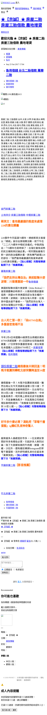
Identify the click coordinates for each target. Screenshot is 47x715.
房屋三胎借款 (18, 215)
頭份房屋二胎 (12, 81)
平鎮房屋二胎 (8, 465)
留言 (29, 541)
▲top (3, 552)
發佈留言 (5, 573)
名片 (8, 60)
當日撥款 (10, 87)
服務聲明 (27, 680)
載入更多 (5, 557)
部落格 (9, 57)
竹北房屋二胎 (8, 493)
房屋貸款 (10, 84)
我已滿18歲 (6, 710)
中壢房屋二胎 (33, 215)
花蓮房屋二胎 (12, 508)
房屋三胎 (6, 331)
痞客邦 (23, 541)
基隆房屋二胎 (8, 271)
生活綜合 (21, 548)
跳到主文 (5, 32)
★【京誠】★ (7, 527)
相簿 (8, 54)
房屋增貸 (38, 347)
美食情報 (22, 49)
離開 (14, 710)
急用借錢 (33, 281)
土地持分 (6, 215)
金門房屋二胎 (8, 209)
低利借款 (13, 354)
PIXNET (12, 678)
